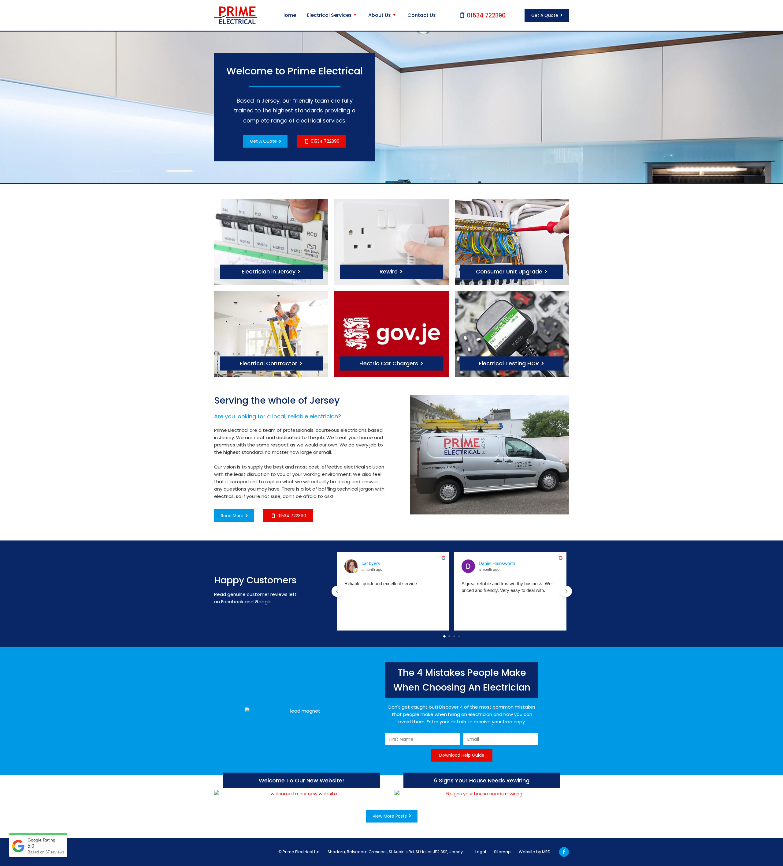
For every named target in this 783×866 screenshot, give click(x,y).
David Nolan (374, 563)
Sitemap (502, 852)
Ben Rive (488, 563)
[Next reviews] (566, 591)
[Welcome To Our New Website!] (301, 793)
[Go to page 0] (444, 636)
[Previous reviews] (337, 591)
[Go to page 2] (454, 636)
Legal (480, 852)
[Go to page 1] (449, 636)
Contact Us (421, 15)
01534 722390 (486, 15)
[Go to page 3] (459, 636)
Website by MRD (535, 852)
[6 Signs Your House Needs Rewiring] (482, 793)
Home (288, 15)
